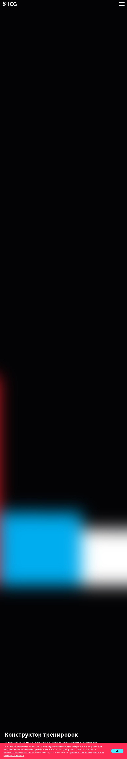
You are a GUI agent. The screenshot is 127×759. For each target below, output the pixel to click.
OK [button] (117, 751)
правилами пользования (80, 752)
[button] (25, 755)
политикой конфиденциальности (19, 752)
